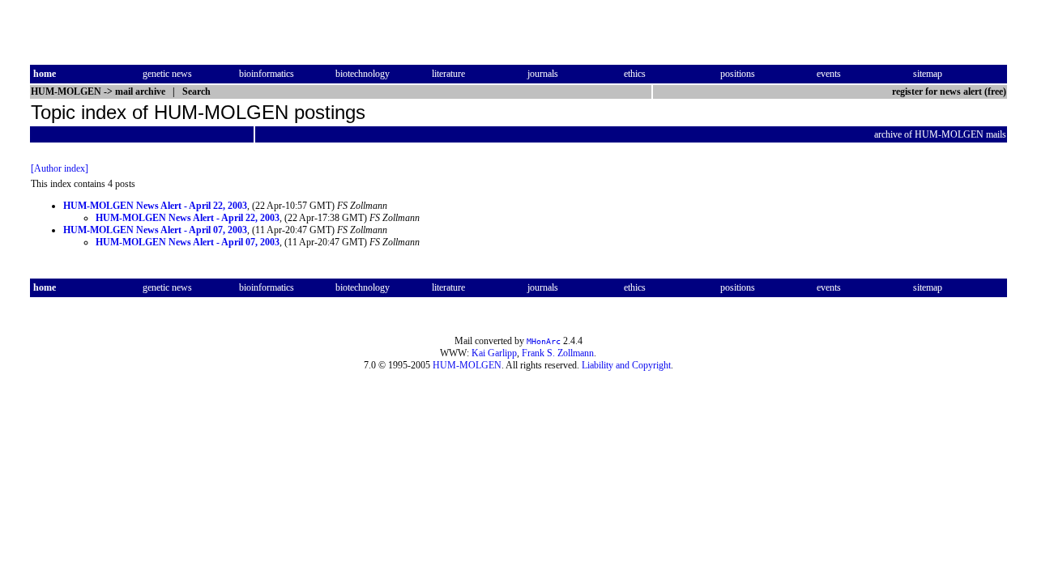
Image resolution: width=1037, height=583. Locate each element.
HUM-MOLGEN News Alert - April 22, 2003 (155, 205)
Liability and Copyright (626, 365)
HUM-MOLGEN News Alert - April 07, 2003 (155, 230)
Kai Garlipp (494, 353)
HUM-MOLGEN (467, 365)
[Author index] (59, 168)
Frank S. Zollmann (558, 353)
